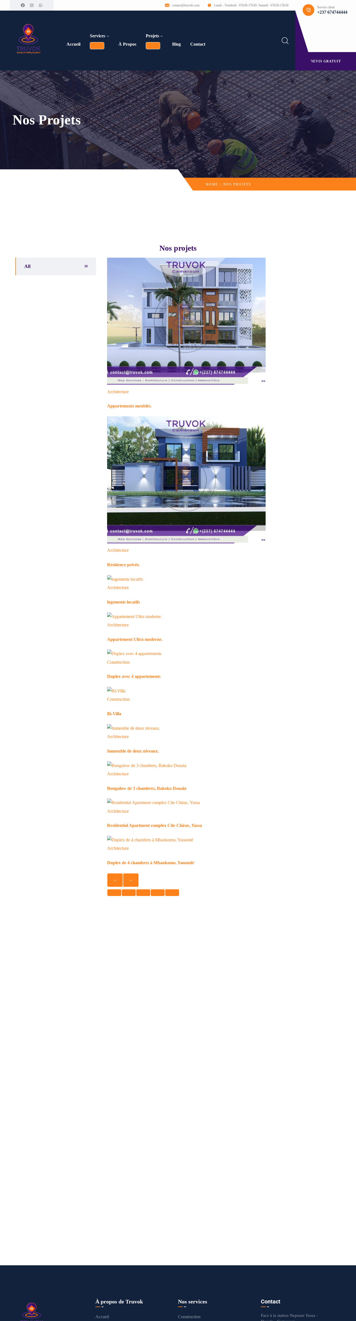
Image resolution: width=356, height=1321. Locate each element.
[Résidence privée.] (186, 541)
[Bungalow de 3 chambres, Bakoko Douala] (146, 765)
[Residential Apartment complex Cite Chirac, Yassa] (153, 802)
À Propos (127, 44)
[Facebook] (23, 5)
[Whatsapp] (41, 5)
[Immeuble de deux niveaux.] (133, 728)
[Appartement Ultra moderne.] (134, 616)
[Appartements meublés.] (186, 383)
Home (212, 184)
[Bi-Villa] (116, 690)
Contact (197, 44)
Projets (152, 35)
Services (97, 35)
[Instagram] (32, 5)
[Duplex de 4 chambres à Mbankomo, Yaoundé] (150, 839)
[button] (114, 892)
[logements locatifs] (125, 579)
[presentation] (115, 880)
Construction (118, 662)
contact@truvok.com (185, 5)
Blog (176, 44)
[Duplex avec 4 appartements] (134, 653)
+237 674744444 (332, 12)
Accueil (73, 44)
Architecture (118, 391)
